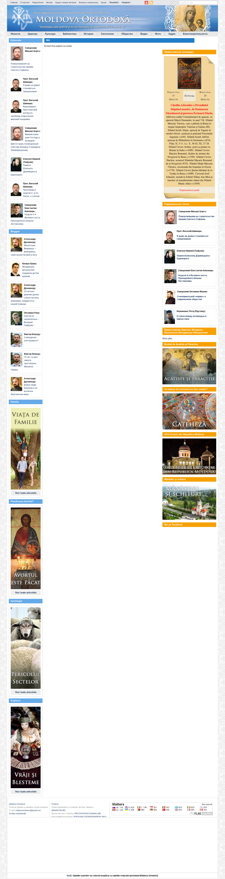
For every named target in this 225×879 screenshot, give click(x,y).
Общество (127, 33)
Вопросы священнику (88, 2)
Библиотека (69, 33)
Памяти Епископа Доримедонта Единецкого (25, 167)
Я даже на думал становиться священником (31, 85)
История (88, 33)
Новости (15, 33)
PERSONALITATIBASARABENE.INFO (90, 817)
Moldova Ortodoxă (17, 804)
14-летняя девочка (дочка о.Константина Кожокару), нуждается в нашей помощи (25, 294)
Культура (50, 33)
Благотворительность (195, 33)
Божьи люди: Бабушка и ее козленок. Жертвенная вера (24, 386)
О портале (25, 2)
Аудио (171, 33)
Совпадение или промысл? (32, 337)
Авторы (49, 2)
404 (48, 40)
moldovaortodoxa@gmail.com (28, 810)
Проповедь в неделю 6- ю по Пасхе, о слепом (31, 189)
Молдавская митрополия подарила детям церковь (30, 270)
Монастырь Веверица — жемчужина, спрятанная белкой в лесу (24, 247)
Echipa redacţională (17, 813)
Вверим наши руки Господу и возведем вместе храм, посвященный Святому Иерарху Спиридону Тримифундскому (26, 139)
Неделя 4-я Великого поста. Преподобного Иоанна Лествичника (26, 214)
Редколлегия (37, 2)
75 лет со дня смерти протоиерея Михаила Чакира (26, 362)
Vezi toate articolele (25, 493)
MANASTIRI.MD (58, 810)
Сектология (107, 33)
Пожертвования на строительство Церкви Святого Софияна (26, 59)
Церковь (33, 33)
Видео (143, 33)
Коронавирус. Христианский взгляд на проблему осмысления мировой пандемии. (24, 110)
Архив (103, 2)
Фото (158, 33)
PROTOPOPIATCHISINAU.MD (87, 813)
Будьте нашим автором (65, 2)
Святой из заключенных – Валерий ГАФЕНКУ (32, 319)
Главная (14, 2)
